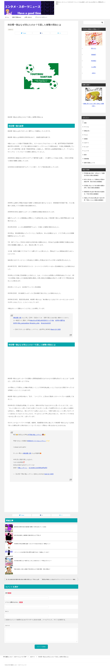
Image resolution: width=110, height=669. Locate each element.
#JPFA (57, 320)
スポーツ (11, 29)
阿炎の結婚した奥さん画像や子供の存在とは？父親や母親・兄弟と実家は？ (32, 569)
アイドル (86, 127)
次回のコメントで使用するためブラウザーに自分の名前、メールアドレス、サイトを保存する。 (36, 619)
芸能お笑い (87, 130)
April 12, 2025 (48, 474)
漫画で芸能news (16, 17)
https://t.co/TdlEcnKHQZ (37, 320)
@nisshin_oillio (35, 323)
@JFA (15, 323)
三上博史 (93, 67)
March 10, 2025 (56, 329)
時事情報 (86, 158)
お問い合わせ (28, 17)
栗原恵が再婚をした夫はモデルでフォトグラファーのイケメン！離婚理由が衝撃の (60, 579)
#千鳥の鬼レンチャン (35, 434)
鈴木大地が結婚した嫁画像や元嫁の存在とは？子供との (27, 535)
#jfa (52, 320)
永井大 (93, 73)
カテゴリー (85, 117)
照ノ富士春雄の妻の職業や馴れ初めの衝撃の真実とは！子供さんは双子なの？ (23, 579)
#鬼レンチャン (22, 468)
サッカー (86, 146)
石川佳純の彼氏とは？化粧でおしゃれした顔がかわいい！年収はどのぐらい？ (32, 560)
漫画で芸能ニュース (89, 162)
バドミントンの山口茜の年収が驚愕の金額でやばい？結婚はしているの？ (31, 552)
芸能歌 (86, 138)
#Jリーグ (48, 320)
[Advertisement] (41, 48)
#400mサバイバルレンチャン (36, 441)
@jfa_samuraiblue (23, 323)
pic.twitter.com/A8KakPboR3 (38, 468)
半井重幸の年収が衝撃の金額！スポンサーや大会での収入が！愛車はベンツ (32, 543)
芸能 (85, 123)
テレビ (86, 135)
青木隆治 (93, 60)
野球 (85, 154)
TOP (15, 656)
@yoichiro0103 (46, 323)
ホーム (7, 17)
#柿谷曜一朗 (17, 317)
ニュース (86, 150)
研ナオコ (93, 48)
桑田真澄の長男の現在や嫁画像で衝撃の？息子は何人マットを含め (30, 526)
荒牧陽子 (93, 54)
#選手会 (62, 320)
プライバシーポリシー (41, 17)
